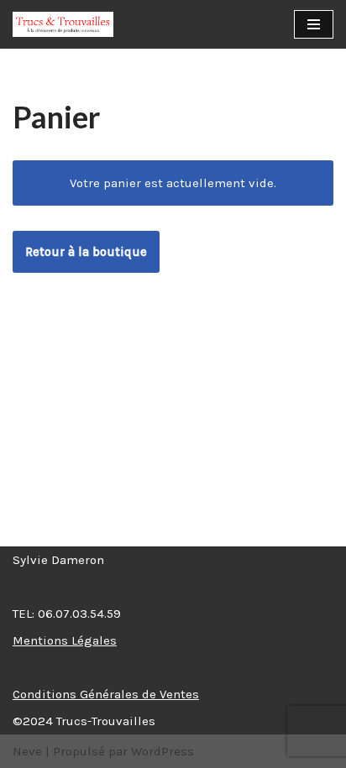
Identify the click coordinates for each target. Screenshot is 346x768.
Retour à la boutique (86, 251)
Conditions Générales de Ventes (106, 694)
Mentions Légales (65, 640)
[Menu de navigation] (313, 24)
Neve (27, 751)
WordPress (162, 751)
